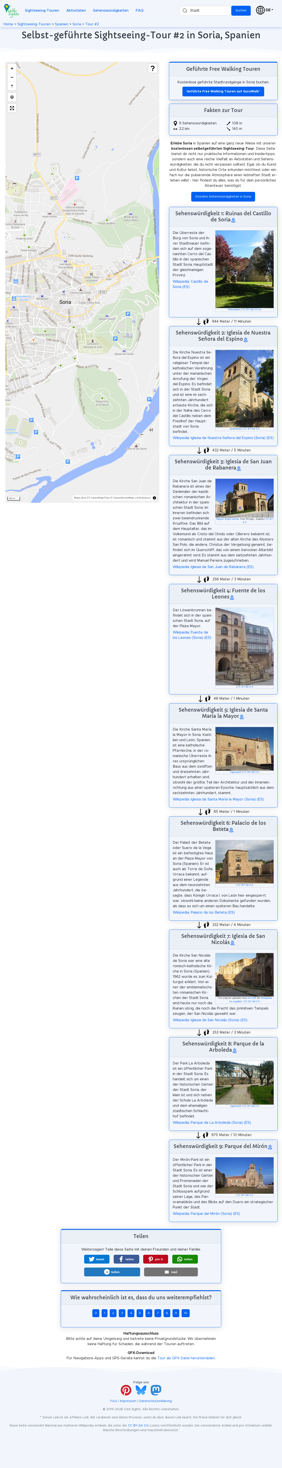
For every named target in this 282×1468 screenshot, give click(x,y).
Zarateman (236, 429)
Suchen (241, 10)
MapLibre (80, 497)
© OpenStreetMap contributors (131, 497)
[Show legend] (152, 68)
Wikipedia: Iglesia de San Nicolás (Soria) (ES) (210, 1020)
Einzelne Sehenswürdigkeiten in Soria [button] (223, 196)
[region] (82, 282)
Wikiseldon (234, 310)
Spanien (61, 24)
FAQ (139, 10)
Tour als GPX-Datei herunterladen (186, 1358)
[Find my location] (11, 97)
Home (8, 24)
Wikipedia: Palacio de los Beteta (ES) (204, 912)
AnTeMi (251, 998)
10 (185, 1313)
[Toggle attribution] (154, 498)
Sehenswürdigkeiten (111, 10)
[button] (96, 1259)
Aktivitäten (76, 10)
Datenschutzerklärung (155, 1401)
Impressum (128, 1401)
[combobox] (205, 11)
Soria (76, 24)
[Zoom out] (11, 77)
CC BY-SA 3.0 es (252, 310)
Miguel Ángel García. (227, 519)
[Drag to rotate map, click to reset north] (11, 86)
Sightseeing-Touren (42, 10)
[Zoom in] (11, 68)
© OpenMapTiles (99, 497)
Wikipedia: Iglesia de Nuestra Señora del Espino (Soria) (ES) (223, 438)
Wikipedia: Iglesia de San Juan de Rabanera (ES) (213, 567)
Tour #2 (92, 24)
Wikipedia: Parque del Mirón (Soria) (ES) (206, 1214)
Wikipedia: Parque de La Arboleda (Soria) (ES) (212, 1122)
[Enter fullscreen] (11, 108)
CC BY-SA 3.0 (252, 429)
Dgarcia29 (235, 772)
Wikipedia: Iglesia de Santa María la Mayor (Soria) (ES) (218, 799)
